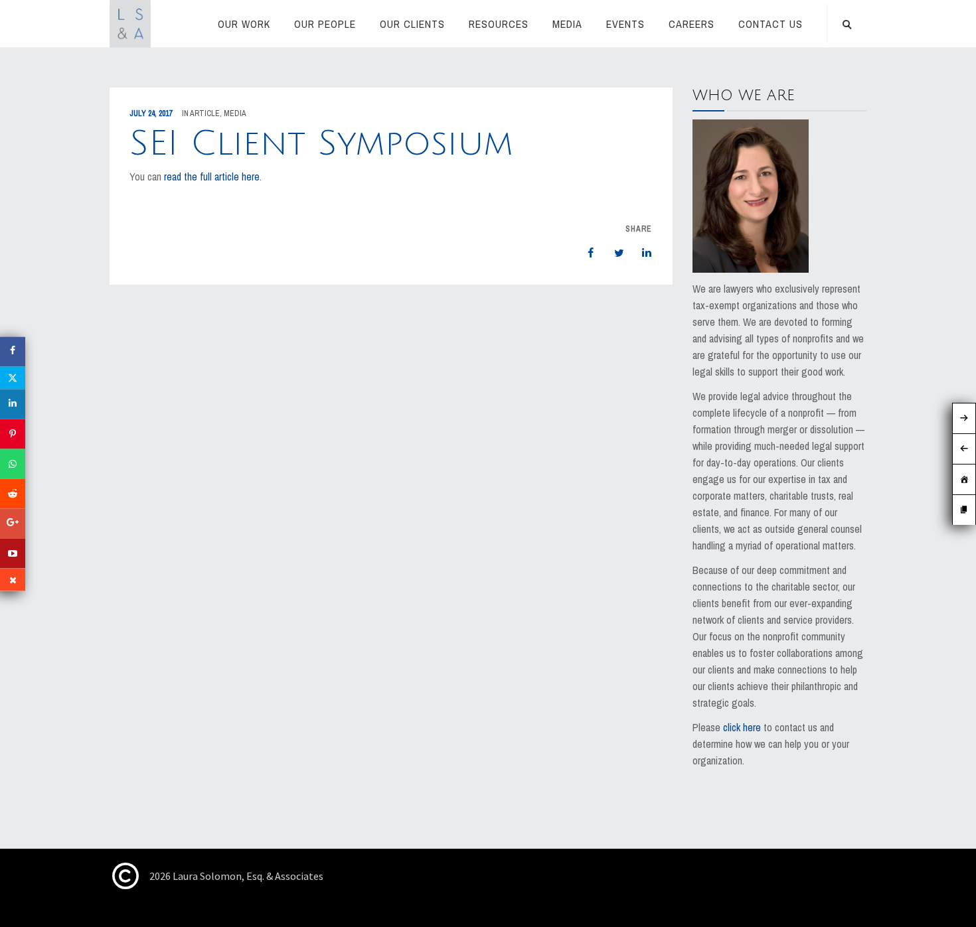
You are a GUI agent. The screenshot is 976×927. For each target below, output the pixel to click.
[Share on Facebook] (584, 253)
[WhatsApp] (12, 463)
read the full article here (212, 176)
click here (742, 727)
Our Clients (412, 24)
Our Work (244, 24)
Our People (325, 24)
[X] (12, 377)
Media (567, 24)
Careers (691, 24)
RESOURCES (499, 24)
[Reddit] (12, 493)
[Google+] (12, 523)
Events (625, 24)
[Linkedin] (12, 404)
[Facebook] (12, 351)
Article (205, 113)
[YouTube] (12, 553)
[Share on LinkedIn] (640, 253)
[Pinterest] (12, 434)
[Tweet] (612, 253)
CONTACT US (770, 24)
